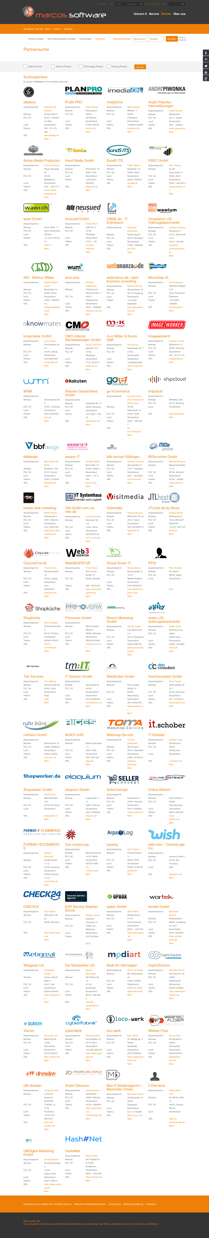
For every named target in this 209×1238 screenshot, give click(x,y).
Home (47, 28)
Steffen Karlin (175, 626)
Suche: (164, 4)
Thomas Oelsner (51, 165)
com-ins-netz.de (93, 537)
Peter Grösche (175, 567)
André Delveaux (93, 1090)
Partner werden (36, 38)
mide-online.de (175, 482)
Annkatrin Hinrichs (177, 227)
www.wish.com (175, 874)
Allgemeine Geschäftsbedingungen (90, 1204)
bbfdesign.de (50, 482)
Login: (111, 4)
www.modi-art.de (134, 991)
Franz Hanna (92, 567)
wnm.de (47, 417)
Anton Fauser (175, 681)
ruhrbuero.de (50, 757)
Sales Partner (35, 66)
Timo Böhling (50, 681)
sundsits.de (132, 183)
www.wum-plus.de (94, 310)
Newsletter (102, 4)
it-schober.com (175, 760)
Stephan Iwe (49, 794)
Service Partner (63, 66)
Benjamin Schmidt (135, 461)
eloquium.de (91, 815)
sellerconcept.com (135, 812)
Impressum (151, 1204)
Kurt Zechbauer (176, 282)
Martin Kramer (50, 512)
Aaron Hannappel (135, 970)
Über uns (179, 14)
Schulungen (85, 38)
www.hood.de (92, 186)
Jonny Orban (50, 340)
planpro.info (91, 128)
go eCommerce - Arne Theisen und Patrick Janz (135, 399)
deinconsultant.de (177, 702)
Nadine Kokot (92, 1155)
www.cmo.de (91, 365)
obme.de (131, 248)
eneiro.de (173, 647)
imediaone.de (133, 128)
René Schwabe (51, 622)
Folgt (46, 699)
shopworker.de (50, 815)
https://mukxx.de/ (135, 365)
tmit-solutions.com (94, 702)
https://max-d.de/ (135, 1115)
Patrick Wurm (92, 223)
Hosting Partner (119, 66)
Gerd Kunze (132, 344)
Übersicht (100, 38)
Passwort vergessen (152, 4)
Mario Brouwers (93, 1035)
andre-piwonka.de (177, 128)
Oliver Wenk (132, 911)
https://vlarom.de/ (52, 1056)
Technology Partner (93, 66)
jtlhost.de (173, 530)
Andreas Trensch (176, 340)
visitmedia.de (133, 530)
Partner (166, 14)
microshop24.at (176, 307)
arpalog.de (132, 870)
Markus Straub (134, 567)
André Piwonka (176, 110)
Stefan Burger (92, 107)
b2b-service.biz (134, 479)
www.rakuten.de (93, 421)
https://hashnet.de (94, 1177)
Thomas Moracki (134, 512)
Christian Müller (93, 461)
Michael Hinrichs (134, 286)
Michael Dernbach (177, 461)
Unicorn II (140, 14)
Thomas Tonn (50, 567)
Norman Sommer (93, 344)
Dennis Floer (175, 1035)
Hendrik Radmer (51, 1159)
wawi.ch (47, 244)
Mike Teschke (133, 107)
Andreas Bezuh (176, 512)
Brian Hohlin (132, 1035)
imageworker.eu (176, 358)
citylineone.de (50, 592)
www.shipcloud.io (176, 413)
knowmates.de (50, 362)
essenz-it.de (91, 482)
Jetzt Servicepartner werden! (61, 38)
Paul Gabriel (49, 911)
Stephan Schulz (93, 915)
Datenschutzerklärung (133, 1204)
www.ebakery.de (51, 135)
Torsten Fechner (93, 516)
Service (154, 14)
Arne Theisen (175, 165)
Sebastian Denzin (177, 970)
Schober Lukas (176, 739)
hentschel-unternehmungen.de (177, 249)
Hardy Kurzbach (51, 1090)
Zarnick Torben (134, 626)
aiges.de (89, 760)
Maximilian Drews (135, 1094)
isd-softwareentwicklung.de (52, 307)
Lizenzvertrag (114, 1204)
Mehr (46, 138)
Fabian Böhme (134, 165)
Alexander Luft (50, 1035)
